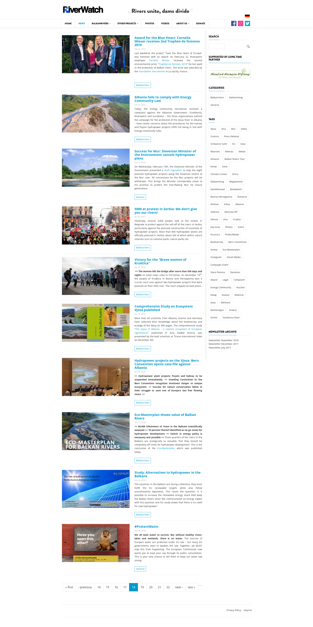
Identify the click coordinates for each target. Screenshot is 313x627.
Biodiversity (216, 242)
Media (242, 151)
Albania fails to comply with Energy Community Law (162, 99)
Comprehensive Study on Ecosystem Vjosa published (163, 308)
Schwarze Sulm (218, 143)
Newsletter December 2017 (223, 343)
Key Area (215, 227)
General (140, 197)
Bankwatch (236, 189)
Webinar (239, 294)
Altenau (229, 151)
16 (116, 587)
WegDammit (236, 181)
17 (125, 587)
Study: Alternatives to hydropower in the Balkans (167, 474)
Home (68, 23)
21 (159, 587)
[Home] (83, 9)
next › (179, 587)
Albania (239, 204)
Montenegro (217, 310)
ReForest (225, 302)
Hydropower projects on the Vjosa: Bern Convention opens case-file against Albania (166, 364)
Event (241, 227)
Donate (200, 23)
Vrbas (227, 204)
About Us (182, 23)
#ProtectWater (146, 526)
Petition (214, 204)
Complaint (239, 279)
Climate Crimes (218, 174)
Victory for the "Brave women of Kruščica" (160, 261)
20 (150, 587)
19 (142, 587)
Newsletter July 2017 (220, 347)
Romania (242, 196)
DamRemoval (217, 189)
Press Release (231, 136)
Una (225, 219)
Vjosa (213, 128)
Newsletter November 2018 (223, 340)
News (81, 23)
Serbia (213, 249)
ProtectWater (232, 234)
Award (213, 279)
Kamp (213, 166)
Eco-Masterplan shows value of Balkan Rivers (165, 416)
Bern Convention (237, 242)
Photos (149, 23)
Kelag (213, 294)
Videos (165, 23)
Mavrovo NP (231, 211)
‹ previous (85, 587)
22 (168, 587)
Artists (213, 317)
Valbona (214, 211)
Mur (233, 128)
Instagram (216, 257)
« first (69, 587)
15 (107, 587)
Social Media (234, 257)
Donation (235, 272)
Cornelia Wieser (159, 60)
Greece (233, 310)
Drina (235, 174)
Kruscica (215, 234)
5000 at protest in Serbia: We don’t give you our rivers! (165, 211)
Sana (224, 166)
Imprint (248, 610)
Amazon (214, 158)
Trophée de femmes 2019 (173, 64)
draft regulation (173, 170)
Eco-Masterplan (165, 448)
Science (214, 136)
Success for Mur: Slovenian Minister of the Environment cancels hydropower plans (165, 154)
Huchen (240, 287)
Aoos (213, 302)
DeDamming (236, 97)
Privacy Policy (234, 610)
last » (191, 587)
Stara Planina (217, 272)
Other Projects (127, 23)
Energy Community (220, 287)
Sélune (214, 219)
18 (133, 587)
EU (233, 143)
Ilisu (223, 128)
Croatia (237, 219)
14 (99, 587)
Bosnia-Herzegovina (221, 196)
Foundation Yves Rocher (152, 71)
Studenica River (231, 317)
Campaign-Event (219, 264)
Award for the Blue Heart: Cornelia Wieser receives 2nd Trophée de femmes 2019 (167, 41)
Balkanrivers (100, 23)
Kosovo (225, 294)
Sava (243, 143)
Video (244, 128)
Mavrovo (215, 151)
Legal (225, 279)
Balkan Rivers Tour (234, 158)
